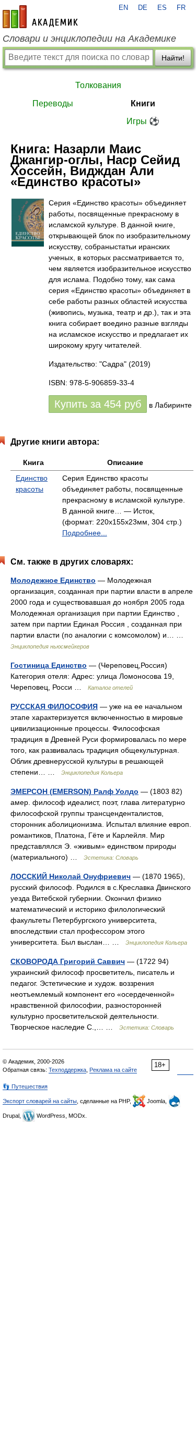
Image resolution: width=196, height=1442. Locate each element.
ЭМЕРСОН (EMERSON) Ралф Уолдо (74, 791)
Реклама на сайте (113, 1070)
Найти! (173, 58)
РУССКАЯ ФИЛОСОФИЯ (54, 706)
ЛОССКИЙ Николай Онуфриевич (70, 876)
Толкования (98, 85)
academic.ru (40, 16)
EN (123, 7)
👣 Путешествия (25, 1086)
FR (181, 7)
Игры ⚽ (142, 121)
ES (162, 7)
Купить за (97, 404)
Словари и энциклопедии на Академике (89, 38)
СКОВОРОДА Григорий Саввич (67, 961)
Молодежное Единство (53, 580)
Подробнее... (84, 533)
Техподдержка (67, 1070)
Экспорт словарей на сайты (40, 1101)
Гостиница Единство (48, 665)
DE (142, 7)
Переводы (52, 103)
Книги (143, 103)
